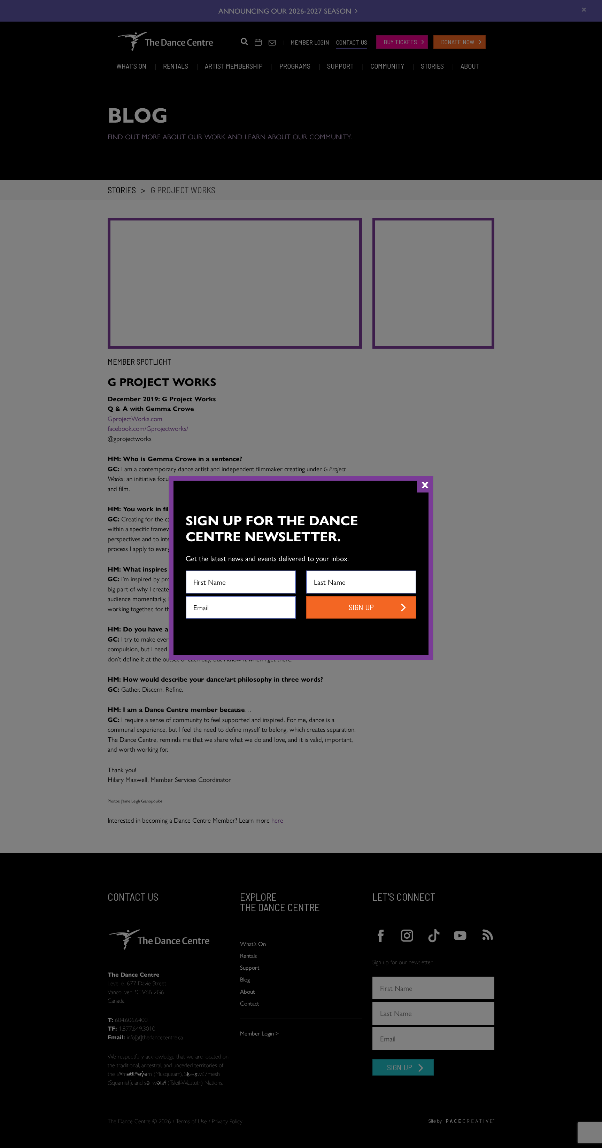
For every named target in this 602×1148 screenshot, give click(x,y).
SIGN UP (361, 607)
